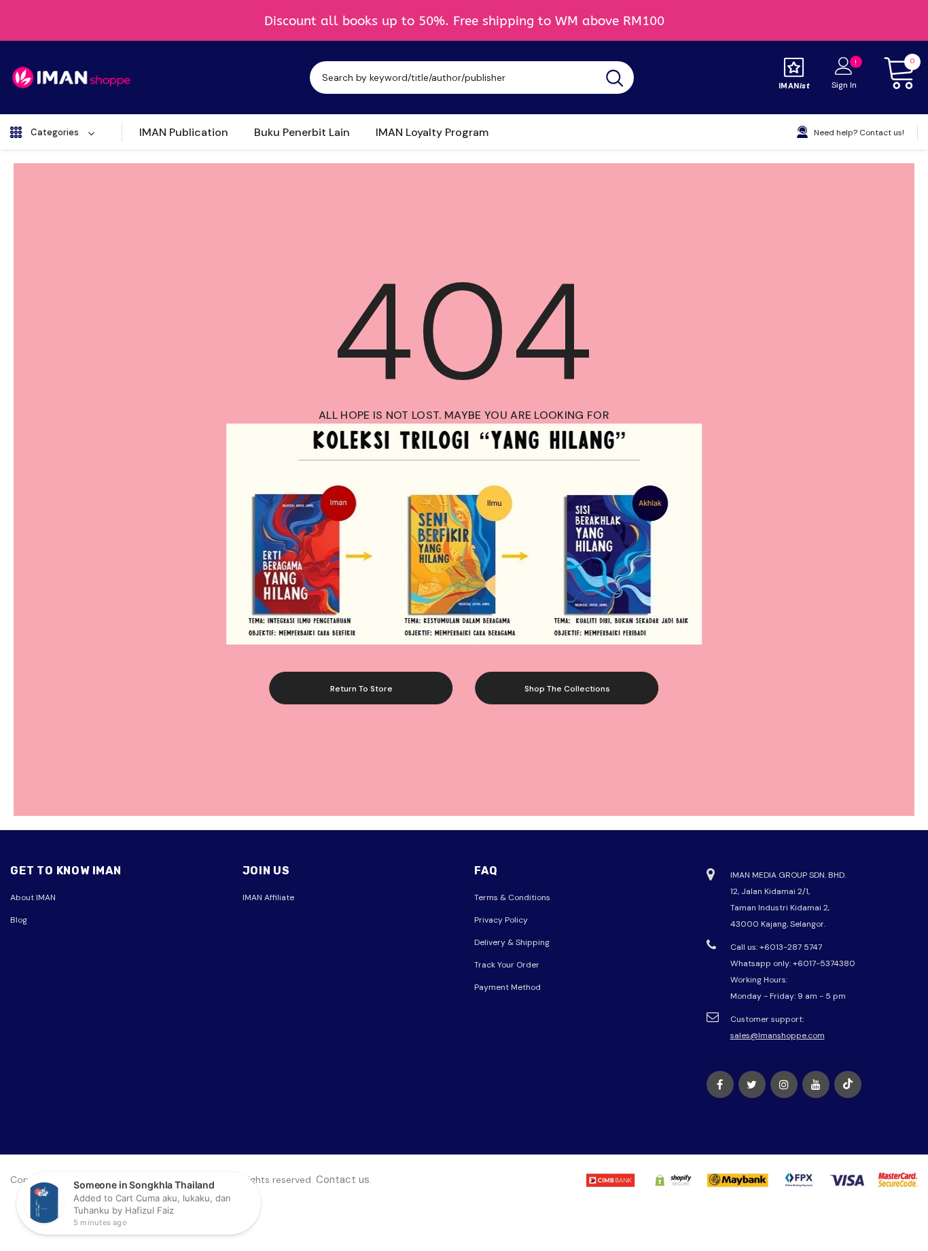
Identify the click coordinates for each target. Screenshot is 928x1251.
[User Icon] (844, 65)
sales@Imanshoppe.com (777, 1035)
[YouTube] (815, 1084)
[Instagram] (784, 1084)
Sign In (844, 85)
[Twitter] (752, 1084)
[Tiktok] (847, 1084)
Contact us (343, 1179)
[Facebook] (720, 1084)
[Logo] (71, 77)
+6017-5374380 (824, 963)
